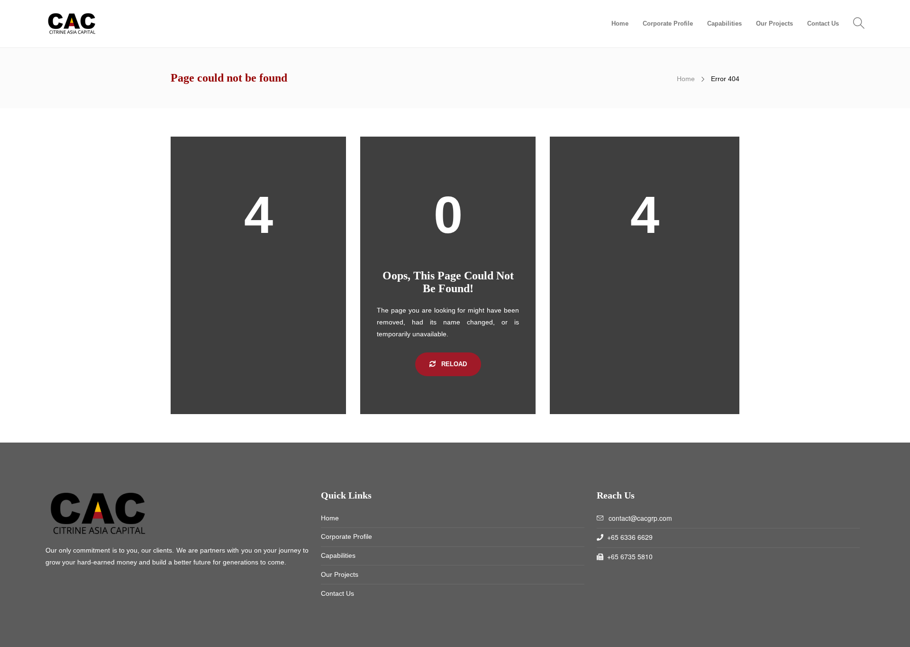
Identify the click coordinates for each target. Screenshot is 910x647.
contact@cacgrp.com (640, 518)
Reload (453, 364)
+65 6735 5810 (630, 556)
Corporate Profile (668, 23)
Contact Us (823, 23)
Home (619, 23)
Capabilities (724, 23)
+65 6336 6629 (630, 537)
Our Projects (774, 23)
